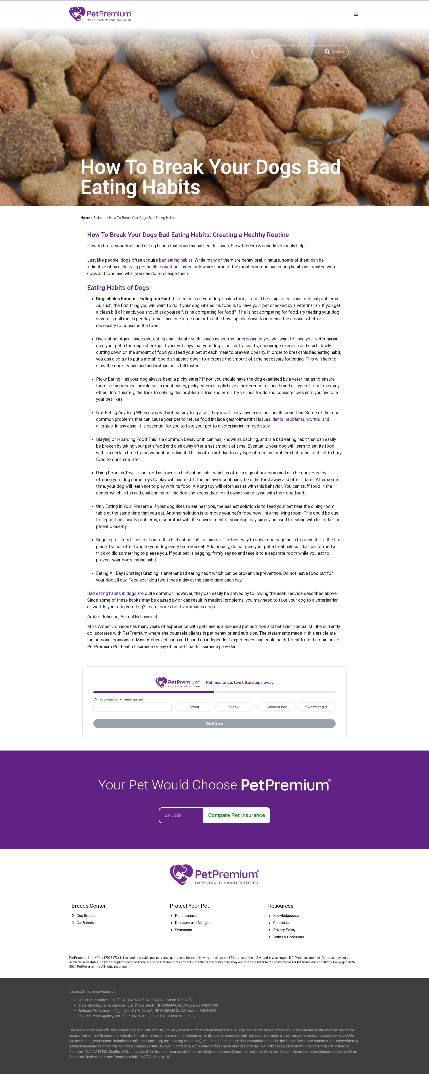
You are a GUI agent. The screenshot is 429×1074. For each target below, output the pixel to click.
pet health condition (158, 266)
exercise (290, 345)
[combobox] (286, 52)
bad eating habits (175, 260)
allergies (104, 426)
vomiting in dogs (198, 606)
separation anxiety (119, 519)
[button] (356, 14)
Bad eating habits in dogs (111, 593)
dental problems (288, 419)
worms (227, 339)
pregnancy (252, 339)
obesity (258, 352)
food (316, 385)
